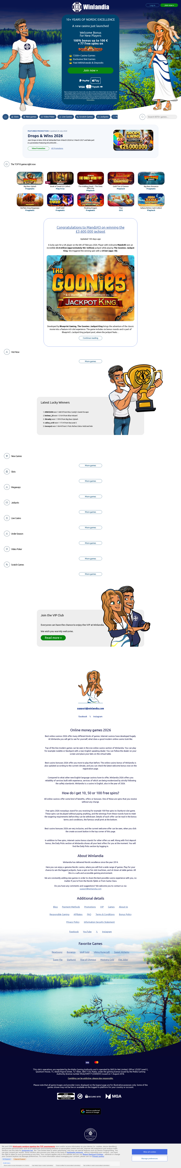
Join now (89, 70)
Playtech (90, 190)
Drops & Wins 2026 (45, 136)
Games (111, 907)
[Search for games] (142, 117)
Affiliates (78, 914)
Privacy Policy (72, 922)
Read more (52, 637)
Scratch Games (86, 117)
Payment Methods (71, 907)
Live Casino (66, 117)
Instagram (107, 932)
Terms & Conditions (105, 914)
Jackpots (104, 117)
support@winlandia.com (90, 708)
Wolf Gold (84, 952)
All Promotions (57, 148)
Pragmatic (29, 189)
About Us (123, 907)
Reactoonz (57, 952)
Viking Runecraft (102, 952)
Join (168, 5)
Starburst (71, 960)
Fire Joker (123, 960)
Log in (152, 5)
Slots (16, 117)
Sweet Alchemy (121, 952)
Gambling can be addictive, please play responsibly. (90, 1078)
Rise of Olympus (88, 960)
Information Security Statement (99, 922)
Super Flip (58, 960)
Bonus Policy (125, 914)
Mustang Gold (107, 960)
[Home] (5, 117)
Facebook (74, 932)
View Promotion (38, 148)
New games (30, 117)
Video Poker (48, 117)
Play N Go (60, 189)
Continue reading (90, 338)
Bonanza (71, 952)
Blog (55, 907)
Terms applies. (91, 100)
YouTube (87, 932)
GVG (121, 210)
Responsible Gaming (59, 914)
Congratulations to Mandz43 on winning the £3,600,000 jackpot (90, 229)
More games (90, 361)
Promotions (90, 907)
